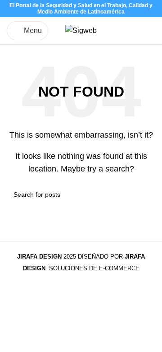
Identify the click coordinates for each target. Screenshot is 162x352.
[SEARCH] (145, 194)
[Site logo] (81, 30)
